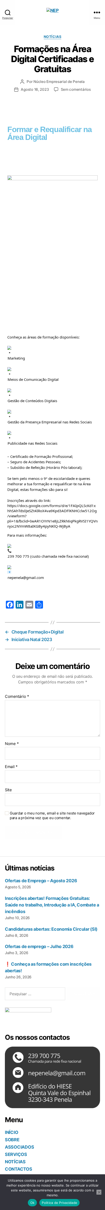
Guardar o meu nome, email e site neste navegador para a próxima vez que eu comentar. (52, 815)
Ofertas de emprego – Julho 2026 (39, 946)
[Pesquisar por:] (34, 994)
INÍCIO (11, 1132)
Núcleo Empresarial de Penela (59, 81)
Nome (12, 744)
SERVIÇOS (16, 1154)
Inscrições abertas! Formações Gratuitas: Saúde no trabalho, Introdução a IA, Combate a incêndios (52, 905)
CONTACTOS (18, 1169)
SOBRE (12, 1139)
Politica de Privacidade (59, 1203)
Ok (32, 1203)
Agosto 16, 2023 (35, 89)
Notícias (52, 36)
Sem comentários (76, 89)
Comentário (17, 696)
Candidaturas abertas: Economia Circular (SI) (51, 929)
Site (8, 790)
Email (11, 767)
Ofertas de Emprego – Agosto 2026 (41, 880)
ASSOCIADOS (19, 1147)
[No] (98, 1192)
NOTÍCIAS (15, 1161)
